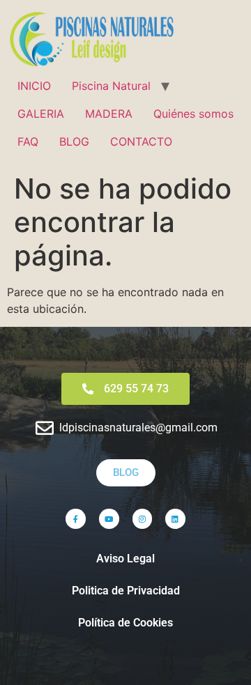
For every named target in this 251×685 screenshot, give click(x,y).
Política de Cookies (125, 622)
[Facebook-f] (76, 519)
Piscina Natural (111, 86)
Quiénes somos (193, 114)
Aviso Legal (125, 558)
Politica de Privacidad (126, 590)
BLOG (74, 141)
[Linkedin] (175, 519)
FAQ (27, 141)
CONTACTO (141, 141)
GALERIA (40, 114)
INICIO (34, 86)
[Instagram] (142, 519)
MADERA (108, 114)
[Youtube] (109, 519)
